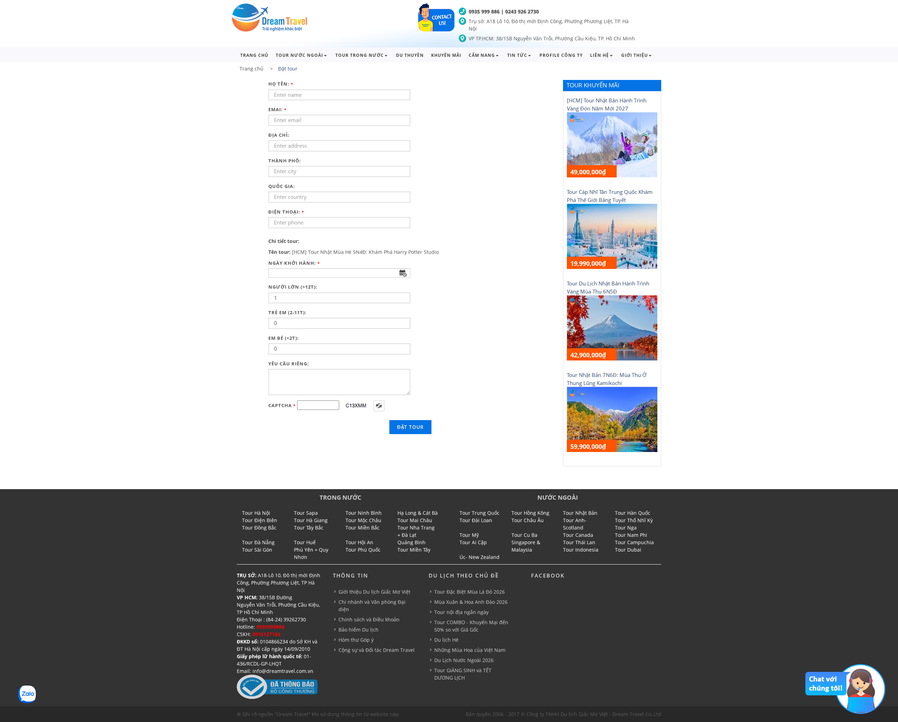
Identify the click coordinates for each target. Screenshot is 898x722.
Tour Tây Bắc (308, 527)
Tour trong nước (359, 55)
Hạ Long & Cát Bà (417, 513)
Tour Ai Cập (473, 542)
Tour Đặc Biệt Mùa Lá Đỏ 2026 (469, 591)
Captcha (282, 405)
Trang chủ (254, 55)
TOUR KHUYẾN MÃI (593, 85)
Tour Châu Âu (527, 520)
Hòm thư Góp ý (356, 639)
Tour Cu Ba (524, 535)
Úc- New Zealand (480, 557)
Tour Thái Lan (579, 542)
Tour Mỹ (469, 535)
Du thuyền (410, 55)
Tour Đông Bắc (259, 527)
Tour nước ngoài (299, 55)
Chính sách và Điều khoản (369, 619)
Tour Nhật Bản (580, 513)
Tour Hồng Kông (530, 513)
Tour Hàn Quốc (632, 513)
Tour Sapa (306, 513)
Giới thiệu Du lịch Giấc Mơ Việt (374, 591)
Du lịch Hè (446, 639)
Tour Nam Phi (631, 535)
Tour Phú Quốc (363, 549)
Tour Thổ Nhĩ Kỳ (634, 520)
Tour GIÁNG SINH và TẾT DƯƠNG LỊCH (462, 674)
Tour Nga (626, 527)
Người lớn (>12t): (292, 287)
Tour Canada (578, 535)
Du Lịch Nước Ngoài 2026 (464, 660)
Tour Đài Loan (476, 520)
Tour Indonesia (580, 549)
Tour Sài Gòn (257, 549)
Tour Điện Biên (259, 520)
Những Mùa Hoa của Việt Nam (469, 650)
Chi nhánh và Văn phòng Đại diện (372, 606)
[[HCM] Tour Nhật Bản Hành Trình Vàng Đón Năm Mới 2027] (612, 144)
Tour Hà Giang (311, 520)
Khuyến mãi (446, 55)
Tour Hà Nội (256, 513)
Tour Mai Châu (414, 520)
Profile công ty (561, 55)
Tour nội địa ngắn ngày (461, 612)
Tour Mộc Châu (363, 520)
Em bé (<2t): (283, 338)
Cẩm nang (482, 55)
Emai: (277, 109)
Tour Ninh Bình (364, 513)
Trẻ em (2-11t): (287, 312)
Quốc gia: (281, 186)
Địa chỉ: (278, 135)
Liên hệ (599, 55)
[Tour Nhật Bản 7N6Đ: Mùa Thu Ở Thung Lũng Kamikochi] (612, 419)
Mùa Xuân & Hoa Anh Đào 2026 (471, 602)
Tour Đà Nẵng (258, 542)
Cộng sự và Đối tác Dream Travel (377, 650)
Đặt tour (410, 427)
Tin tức (517, 55)
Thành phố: (284, 160)
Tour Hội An (359, 542)
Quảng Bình (411, 542)
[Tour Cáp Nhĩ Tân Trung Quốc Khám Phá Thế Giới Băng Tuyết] (612, 235)
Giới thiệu (634, 55)
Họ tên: (280, 84)
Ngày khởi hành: (294, 263)
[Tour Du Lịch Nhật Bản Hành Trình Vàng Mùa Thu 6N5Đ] (612, 327)
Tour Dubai (628, 549)
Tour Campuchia (634, 542)
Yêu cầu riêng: (288, 363)
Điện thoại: (286, 212)
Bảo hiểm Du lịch (358, 629)
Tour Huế (305, 542)
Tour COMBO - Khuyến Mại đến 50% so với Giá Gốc (471, 626)
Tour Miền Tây (413, 549)
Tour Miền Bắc (363, 527)
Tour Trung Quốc (480, 513)
